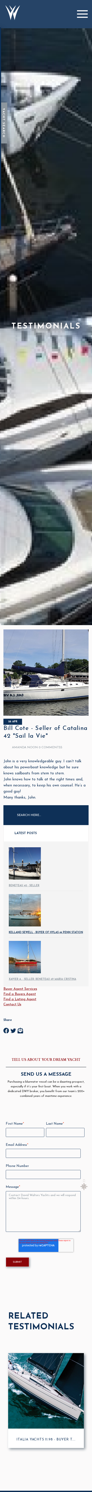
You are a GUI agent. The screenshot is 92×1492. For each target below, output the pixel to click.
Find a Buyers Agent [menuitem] (19, 994)
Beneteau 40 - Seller (24, 885)
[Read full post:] (46, 715)
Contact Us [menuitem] (12, 1004)
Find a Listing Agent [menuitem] (19, 999)
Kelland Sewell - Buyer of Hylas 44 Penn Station (46, 932)
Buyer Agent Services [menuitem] (20, 989)
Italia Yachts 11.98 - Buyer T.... (45, 1439)
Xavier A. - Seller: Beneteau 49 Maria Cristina (42, 979)
